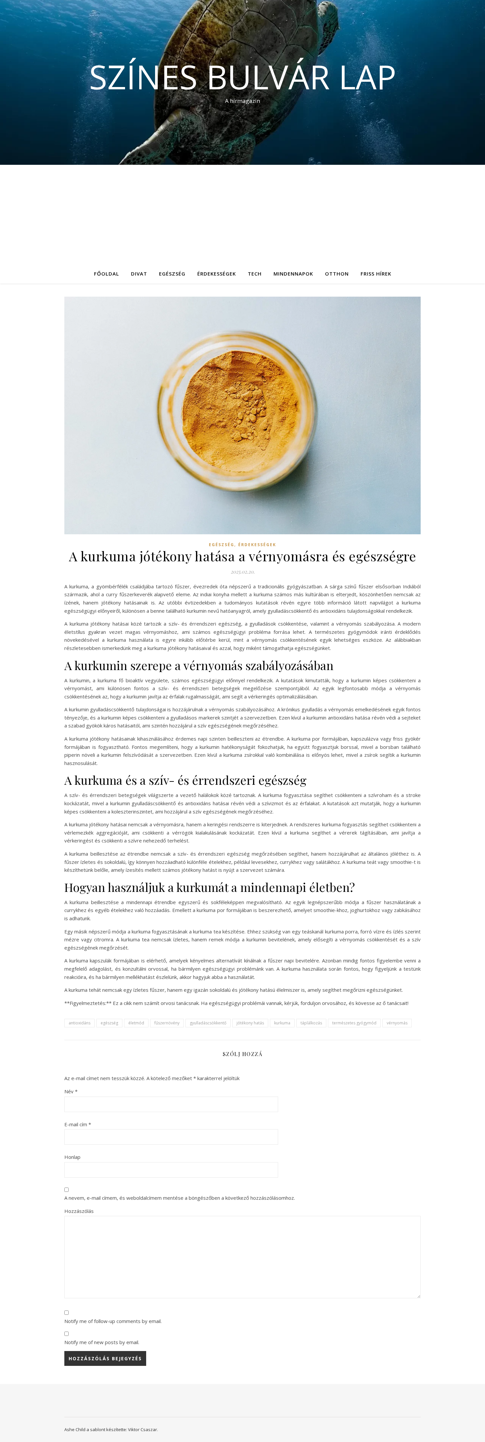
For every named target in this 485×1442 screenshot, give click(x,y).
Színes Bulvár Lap (242, 76)
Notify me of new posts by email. (101, 1342)
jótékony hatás (250, 1023)
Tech (255, 273)
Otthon (337, 273)
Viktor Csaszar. (143, 1429)
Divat (139, 273)
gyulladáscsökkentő (208, 1023)
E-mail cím (77, 1124)
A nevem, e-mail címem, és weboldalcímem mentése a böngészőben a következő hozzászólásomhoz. (179, 1197)
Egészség (172, 273)
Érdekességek (216, 273)
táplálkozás (311, 1023)
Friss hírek (376, 273)
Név (71, 1091)
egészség (109, 1023)
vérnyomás (397, 1023)
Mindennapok (293, 273)
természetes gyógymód (354, 1023)
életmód (136, 1023)
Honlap (72, 1157)
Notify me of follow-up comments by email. (113, 1321)
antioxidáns (79, 1023)
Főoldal (106, 273)
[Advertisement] (242, 214)
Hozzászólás (79, 1211)
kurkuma (282, 1023)
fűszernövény (166, 1023)
